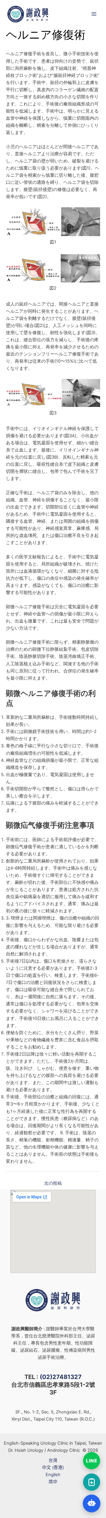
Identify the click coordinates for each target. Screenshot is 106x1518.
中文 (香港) (53, 1467)
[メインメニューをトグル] (94, 14)
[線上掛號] (91, 1482)
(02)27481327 (61, 1376)
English (53, 1474)
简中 (53, 1481)
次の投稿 (53, 1183)
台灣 (53, 1460)
